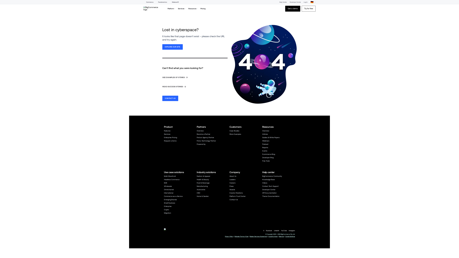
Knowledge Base (268, 179)
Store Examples (235, 134)
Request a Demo (170, 141)
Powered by (201, 144)
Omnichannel (169, 190)
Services (167, 134)
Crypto (166, 210)
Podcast (265, 144)
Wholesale (168, 186)
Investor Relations (236, 193)
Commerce (149, 2)
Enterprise (168, 206)
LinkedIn (276, 230)
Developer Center (295, 2)
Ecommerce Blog (268, 154)
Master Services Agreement (258, 236)
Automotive (201, 190)
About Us (233, 176)
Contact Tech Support (270, 186)
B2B (165, 183)
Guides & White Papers (270, 137)
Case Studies (234, 131)
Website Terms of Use (241, 236)
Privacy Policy (229, 236)
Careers (232, 183)
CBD (198, 193)
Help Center (283, 2)
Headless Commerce (172, 179)
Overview (200, 131)
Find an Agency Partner (205, 137)
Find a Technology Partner (206, 141)
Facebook (269, 230)
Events (264, 151)
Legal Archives (273, 236)
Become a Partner (203, 134)
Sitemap (281, 236)
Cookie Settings (290, 236)
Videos (264, 183)
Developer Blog (268, 158)
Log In (306, 2)
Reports (265, 147)
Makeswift (175, 2)
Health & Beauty (203, 179)
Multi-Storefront (170, 176)
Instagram (292, 230)
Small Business (169, 203)
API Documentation (269, 193)
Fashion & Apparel (203, 176)
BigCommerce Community (272, 176)
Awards (232, 190)
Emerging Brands (170, 200)
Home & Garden (203, 196)
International (168, 193)
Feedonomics (162, 2)
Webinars (265, 141)
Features (167, 131)
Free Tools (266, 161)
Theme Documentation (270, 196)
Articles (265, 134)
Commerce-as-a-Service (173, 196)
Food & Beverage (203, 183)
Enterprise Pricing (170, 137)
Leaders (232, 179)
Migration (167, 213)
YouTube (284, 230)
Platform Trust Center (238, 196)
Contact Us (234, 200)
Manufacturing (202, 186)
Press (232, 186)
